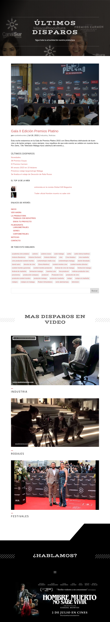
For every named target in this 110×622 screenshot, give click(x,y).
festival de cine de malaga (64, 268)
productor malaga (40, 278)
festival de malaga (84, 268)
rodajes (15, 282)
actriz (69, 254)
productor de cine (72, 275)
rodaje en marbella (82, 278)
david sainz (16, 264)
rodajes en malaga (28, 282)
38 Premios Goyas (19, 161)
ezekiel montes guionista (21, 268)
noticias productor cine (80, 271)
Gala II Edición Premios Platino (34, 131)
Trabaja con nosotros (24, 218)
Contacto (16, 241)
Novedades (16, 157)
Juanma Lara (51, 271)
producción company (30, 275)
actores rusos (46, 254)
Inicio (13, 209)
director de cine (29, 264)
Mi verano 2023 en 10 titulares (24, 167)
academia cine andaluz (20, 254)
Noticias (52, 135)
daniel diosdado (84, 261)
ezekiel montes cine (60, 264)
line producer (64, 271)
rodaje (69, 278)
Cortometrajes (21, 234)
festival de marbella (19, 271)
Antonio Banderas (18, 257)
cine (60, 257)
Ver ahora (16, 212)
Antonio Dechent (35, 257)
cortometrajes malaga (66, 261)
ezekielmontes (20, 135)
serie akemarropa (62, 282)
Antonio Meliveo (50, 257)
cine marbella (84, 257)
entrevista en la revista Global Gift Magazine (53, 187)
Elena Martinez (43, 264)
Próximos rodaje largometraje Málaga (27, 171)
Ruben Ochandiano (45, 282)
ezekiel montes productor (43, 268)
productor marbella (57, 278)
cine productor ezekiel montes (23, 261)
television (75, 282)
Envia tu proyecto (22, 222)
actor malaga (59, 254)
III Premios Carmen (19, 164)
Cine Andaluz (71, 257)
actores (35, 254)
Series (16, 231)
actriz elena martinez (82, 254)
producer (45, 275)
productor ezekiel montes (21, 278)
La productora (18, 216)
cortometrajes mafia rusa (46, 261)
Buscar (95, 291)
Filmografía (17, 225)
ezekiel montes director (79, 264)
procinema (16, 275)
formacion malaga (36, 271)
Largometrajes (21, 227)
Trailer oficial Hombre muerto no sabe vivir (52, 193)
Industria (44, 135)
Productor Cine (57, 275)
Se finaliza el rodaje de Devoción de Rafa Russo (31, 174)
